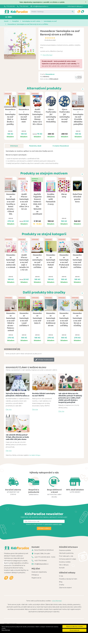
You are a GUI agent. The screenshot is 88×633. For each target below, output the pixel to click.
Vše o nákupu (64, 565)
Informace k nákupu (75, 6)
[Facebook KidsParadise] (6, 577)
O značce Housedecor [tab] (61, 146)
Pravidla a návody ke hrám (68, 579)
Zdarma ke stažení (65, 587)
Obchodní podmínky (66, 553)
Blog (60, 582)
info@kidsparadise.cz (40, 6)
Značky (61, 585)
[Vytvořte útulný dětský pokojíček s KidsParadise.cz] (18, 382)
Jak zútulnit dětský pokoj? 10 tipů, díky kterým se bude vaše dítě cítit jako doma (17, 437)
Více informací (6, 630)
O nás (61, 576)
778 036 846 (23, 6)
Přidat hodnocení (44, 359)
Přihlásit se (35, 575)
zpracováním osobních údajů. (53, 524)
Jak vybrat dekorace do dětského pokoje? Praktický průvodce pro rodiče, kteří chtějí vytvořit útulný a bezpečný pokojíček (70, 398)
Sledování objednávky (39, 572)
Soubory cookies (64, 562)
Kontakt (62, 568)
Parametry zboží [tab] (35, 146)
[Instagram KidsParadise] (11, 577)
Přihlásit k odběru (44, 528)
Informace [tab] (14, 146)
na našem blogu (34, 455)
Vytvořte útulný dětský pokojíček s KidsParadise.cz (17, 394)
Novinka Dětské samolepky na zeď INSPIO (43, 394)
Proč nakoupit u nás (66, 556)
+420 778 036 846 (40, 560)
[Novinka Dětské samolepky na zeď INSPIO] (44, 382)
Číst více (9, 409)
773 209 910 (10, 6)
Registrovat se (36, 578)
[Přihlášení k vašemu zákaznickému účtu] (78, 11)
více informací (57, 601)
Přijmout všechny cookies (74, 626)
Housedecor (50, 74)
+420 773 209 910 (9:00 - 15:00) (44, 557)
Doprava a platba (65, 550)
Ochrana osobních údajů (67, 559)
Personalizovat (74, 630)
